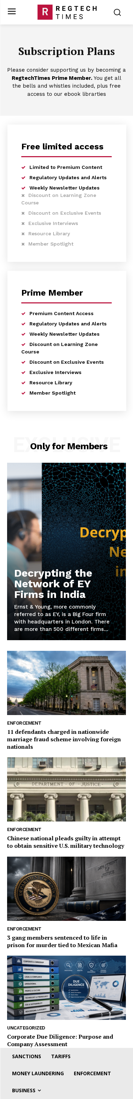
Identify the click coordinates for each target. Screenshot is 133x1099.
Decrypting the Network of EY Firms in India (53, 583)
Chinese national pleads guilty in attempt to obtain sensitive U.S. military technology (65, 842)
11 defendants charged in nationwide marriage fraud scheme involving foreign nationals (64, 739)
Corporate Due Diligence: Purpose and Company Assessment (60, 1040)
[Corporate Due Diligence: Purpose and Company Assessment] (66, 988)
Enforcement (24, 723)
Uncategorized (26, 1028)
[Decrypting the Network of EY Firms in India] (66, 551)
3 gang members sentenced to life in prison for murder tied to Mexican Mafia (62, 941)
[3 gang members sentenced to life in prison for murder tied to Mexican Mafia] (66, 889)
